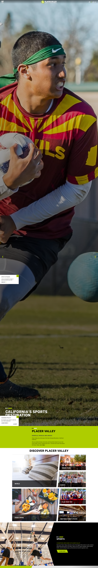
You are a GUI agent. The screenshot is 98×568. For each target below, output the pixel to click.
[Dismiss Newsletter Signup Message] (17, 276)
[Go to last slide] (3, 257)
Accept (15, 424)
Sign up (3, 282)
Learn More (62, 551)
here (44, 445)
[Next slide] (95, 257)
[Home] (49, 2)
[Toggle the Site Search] (89, 2)
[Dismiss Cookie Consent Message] (17, 417)
